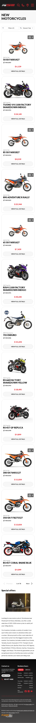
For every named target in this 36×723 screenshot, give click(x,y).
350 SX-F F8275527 (13, 517)
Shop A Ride (12, 712)
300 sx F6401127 (12, 472)
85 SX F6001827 (11, 152)
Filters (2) (11, 28)
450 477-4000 (8, 679)
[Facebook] (26, 691)
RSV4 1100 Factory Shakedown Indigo (14, 288)
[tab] (21, 670)
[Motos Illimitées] (8, 5)
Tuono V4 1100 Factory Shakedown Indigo (17, 106)
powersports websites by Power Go (25, 710)
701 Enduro (10, 335)
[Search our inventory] (18, 5)
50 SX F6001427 (11, 59)
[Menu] (32, 5)
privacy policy (28, 704)
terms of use (4, 706)
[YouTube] (31, 691)
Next (28, 583)
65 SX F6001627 (11, 242)
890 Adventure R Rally (16, 197)
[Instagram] (29, 691)
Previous (9, 583)
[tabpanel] (25, 680)
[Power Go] (18, 715)
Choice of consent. (13, 706)
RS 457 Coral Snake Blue (17, 563)
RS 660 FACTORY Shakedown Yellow (15, 381)
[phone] (23, 5)
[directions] (27, 5)
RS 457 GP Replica (13, 427)
